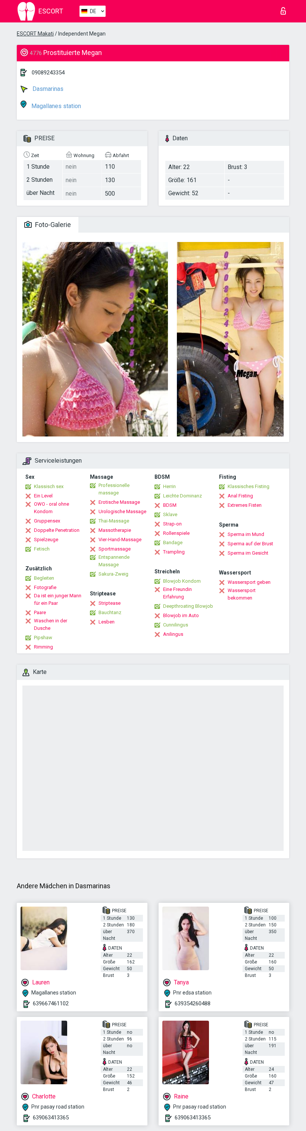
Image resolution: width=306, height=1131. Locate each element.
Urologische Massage (122, 511)
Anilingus (173, 634)
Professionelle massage (114, 489)
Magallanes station (55, 106)
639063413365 (51, 1117)
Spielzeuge (46, 539)
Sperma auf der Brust (250, 543)
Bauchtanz (110, 612)
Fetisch (42, 549)
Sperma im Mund (246, 534)
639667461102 (51, 1003)
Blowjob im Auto (181, 615)
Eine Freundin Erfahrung (177, 593)
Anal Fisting (240, 496)
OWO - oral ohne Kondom (51, 507)
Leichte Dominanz (182, 496)
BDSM (170, 505)
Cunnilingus (175, 625)
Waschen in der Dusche (50, 624)
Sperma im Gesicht (248, 553)
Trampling (174, 552)
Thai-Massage (114, 521)
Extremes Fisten (245, 505)
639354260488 (192, 1003)
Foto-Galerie (52, 225)
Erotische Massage (119, 502)
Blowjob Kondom (182, 581)
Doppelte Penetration (56, 530)
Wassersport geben (249, 582)
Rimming (43, 647)
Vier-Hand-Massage (120, 539)
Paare (40, 612)
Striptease (110, 603)
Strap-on (172, 524)
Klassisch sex (48, 486)
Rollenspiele (176, 533)
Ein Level (43, 496)
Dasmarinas (47, 88)
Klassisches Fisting (248, 486)
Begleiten (44, 578)
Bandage (172, 542)
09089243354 (48, 72)
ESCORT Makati (35, 34)
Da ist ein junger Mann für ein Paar (57, 599)
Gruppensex (47, 521)
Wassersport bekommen (242, 594)
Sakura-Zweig (113, 574)
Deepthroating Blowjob (188, 606)
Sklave (170, 514)
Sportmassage (115, 549)
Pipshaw (43, 637)
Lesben (107, 622)
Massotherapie (115, 530)
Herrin (169, 486)
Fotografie (45, 587)
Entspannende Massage (114, 560)
